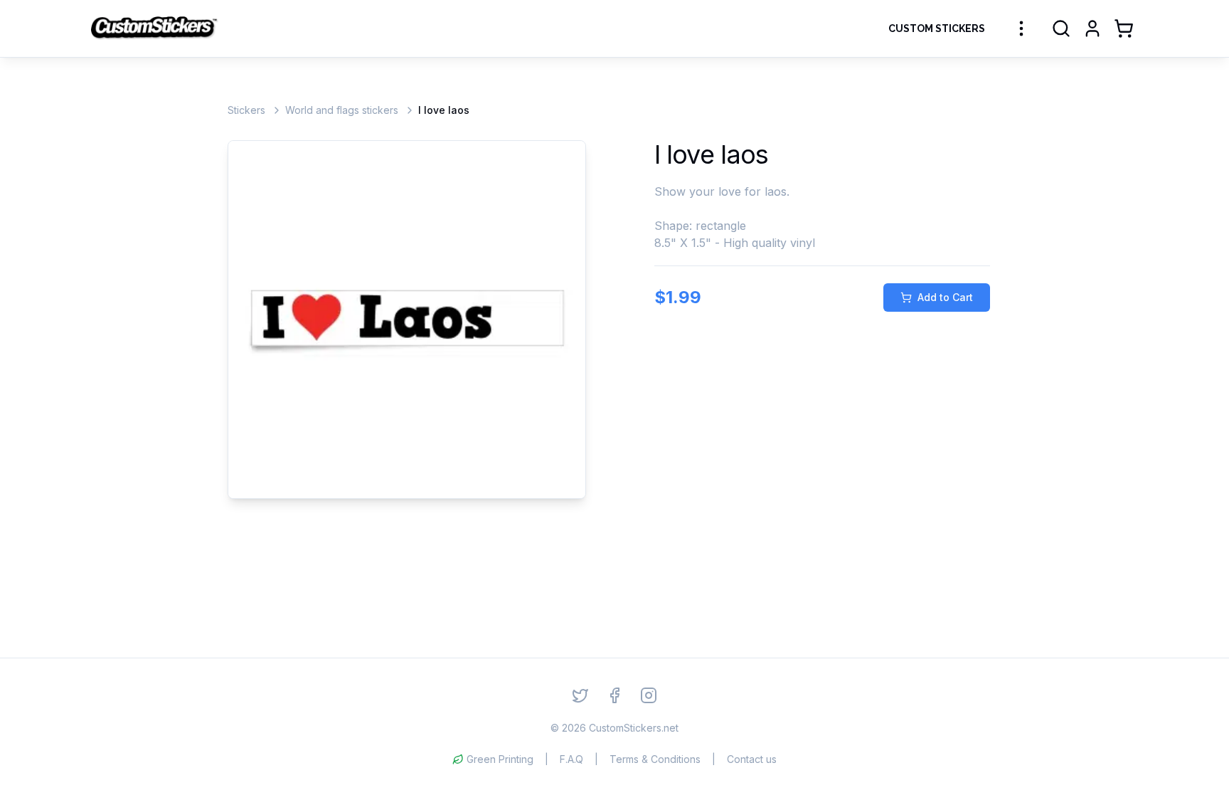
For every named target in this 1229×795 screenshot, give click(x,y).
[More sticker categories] (1021, 28)
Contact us (752, 759)
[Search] (1061, 28)
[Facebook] (614, 695)
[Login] (1092, 28)
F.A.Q (571, 759)
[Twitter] (580, 695)
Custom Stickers (936, 28)
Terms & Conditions (655, 759)
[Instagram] (648, 695)
